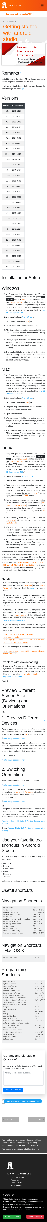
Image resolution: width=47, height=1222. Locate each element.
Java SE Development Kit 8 (14, 620)
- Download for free (23, 1101)
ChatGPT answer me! (13, 1090)
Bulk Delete (37, 59)
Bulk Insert (24, 59)
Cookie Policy (16, 1183)
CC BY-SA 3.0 (32, 1145)
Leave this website (35, 1217)
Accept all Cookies (12, 1217)
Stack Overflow (33, 1149)
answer (33, 588)
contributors (6, 1145)
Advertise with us (17, 1178)
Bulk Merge (37, 62)
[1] (35, 82)
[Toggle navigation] (42, 5)
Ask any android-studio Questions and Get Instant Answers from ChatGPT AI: (22, 1067)
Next (40, 1119)
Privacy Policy (16, 1185)
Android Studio (27, 317)
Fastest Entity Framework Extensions (27, 51)
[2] (23, 89)
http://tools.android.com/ (12, 677)
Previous (8, 1119)
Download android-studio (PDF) (18, 14)
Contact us (15, 1180)
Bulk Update (25, 62)
